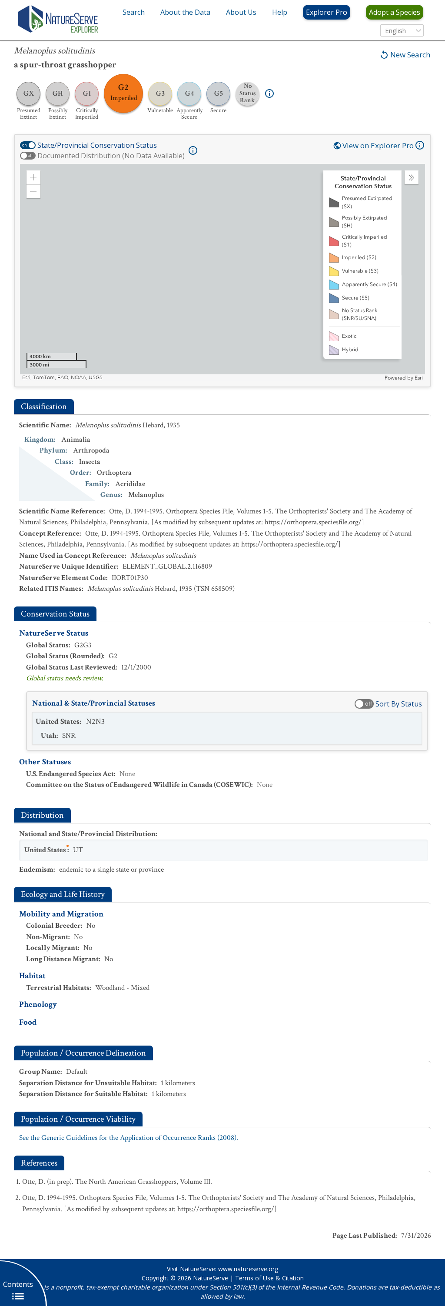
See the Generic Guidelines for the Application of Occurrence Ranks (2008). (128, 1138)
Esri (419, 378)
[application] (222, 272)
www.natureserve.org (248, 1269)
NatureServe (210, 1278)
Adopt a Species (394, 12)
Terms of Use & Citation (269, 1278)
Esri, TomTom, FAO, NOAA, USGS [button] (62, 377)
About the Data (185, 12)
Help (279, 12)
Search (134, 12)
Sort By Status (398, 704)
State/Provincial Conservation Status (97, 145)
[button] (33, 177)
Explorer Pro (326, 12)
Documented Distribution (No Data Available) (111, 155)
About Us (241, 12)
